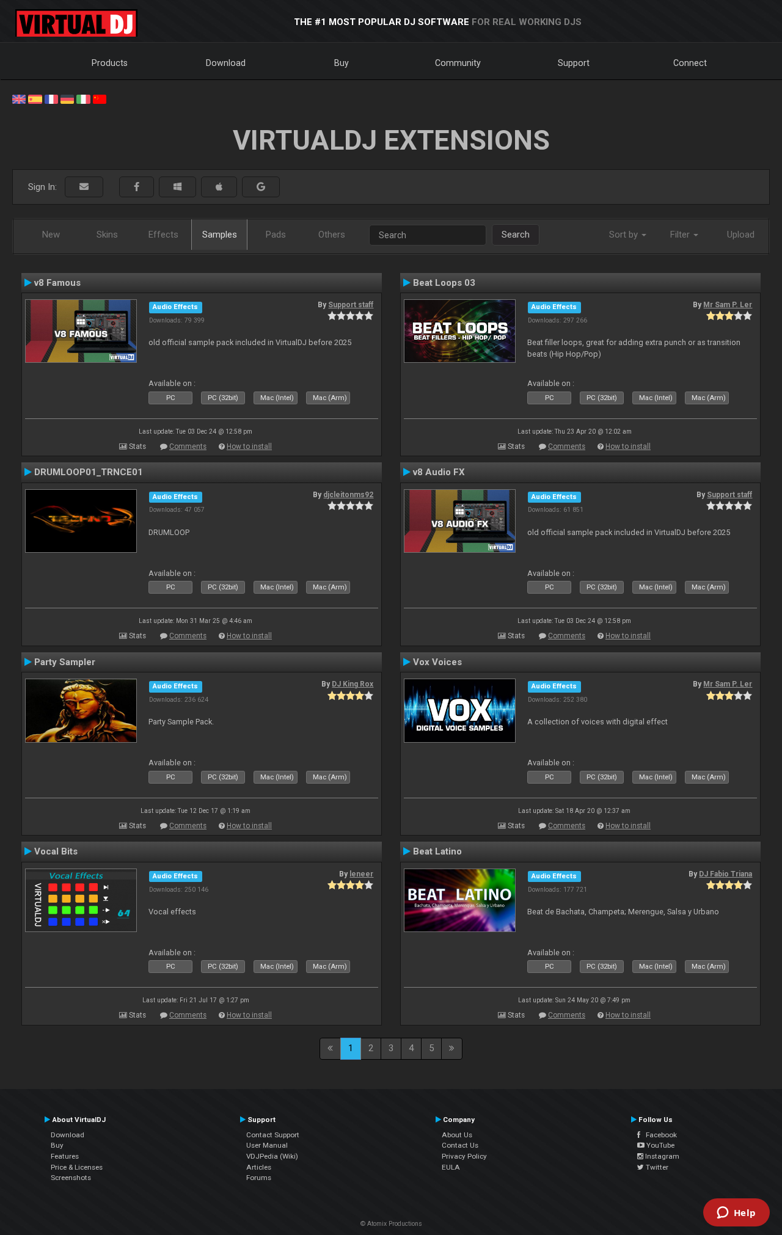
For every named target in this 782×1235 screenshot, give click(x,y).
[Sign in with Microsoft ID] (177, 187)
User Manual (267, 1145)
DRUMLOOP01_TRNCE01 (88, 472)
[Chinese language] (99, 98)
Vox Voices (437, 662)
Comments (187, 446)
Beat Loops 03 (444, 282)
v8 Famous (57, 282)
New (51, 234)
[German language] (67, 98)
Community (458, 63)
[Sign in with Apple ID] (219, 187)
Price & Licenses (77, 1167)
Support (574, 63)
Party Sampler (64, 662)
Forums (258, 1177)
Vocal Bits (56, 851)
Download (226, 63)
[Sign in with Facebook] (136, 187)
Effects (163, 234)
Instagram (661, 1156)
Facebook (658, 1135)
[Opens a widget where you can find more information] (736, 1213)
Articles (258, 1167)
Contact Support (272, 1135)
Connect (690, 63)
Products (110, 63)
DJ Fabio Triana (725, 874)
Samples (219, 234)
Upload (741, 234)
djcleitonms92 (348, 494)
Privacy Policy (464, 1156)
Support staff (350, 305)
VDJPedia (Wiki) (272, 1156)
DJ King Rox (352, 684)
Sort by (624, 234)
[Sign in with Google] (261, 187)
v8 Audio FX (439, 472)
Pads (276, 234)
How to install (249, 446)
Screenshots (71, 1177)
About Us (457, 1135)
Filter (681, 234)
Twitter (656, 1167)
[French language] (51, 98)
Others (331, 234)
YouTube (659, 1145)
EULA (451, 1167)
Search (516, 234)
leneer (361, 874)
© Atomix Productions (391, 1224)
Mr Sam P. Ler (727, 305)
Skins (107, 234)
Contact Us (460, 1145)
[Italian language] (83, 98)
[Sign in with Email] (84, 187)
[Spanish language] (35, 98)
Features (65, 1156)
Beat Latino (437, 851)
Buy (341, 63)
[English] (19, 98)
